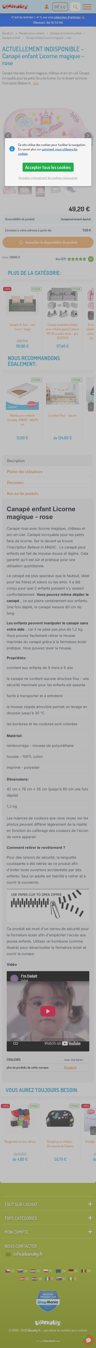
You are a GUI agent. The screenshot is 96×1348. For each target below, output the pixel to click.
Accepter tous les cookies (48, 167)
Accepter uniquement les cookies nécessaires (48, 178)
